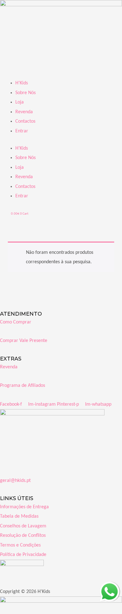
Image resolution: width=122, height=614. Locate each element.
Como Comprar (15, 322)
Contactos (25, 121)
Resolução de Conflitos (23, 535)
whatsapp (109, 586)
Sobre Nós (25, 92)
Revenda (24, 112)
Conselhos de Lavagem (23, 526)
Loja (19, 102)
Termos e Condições (20, 545)
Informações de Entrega (24, 507)
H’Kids (21, 83)
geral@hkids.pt (15, 480)
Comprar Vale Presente (23, 340)
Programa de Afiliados (22, 385)
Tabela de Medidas (19, 516)
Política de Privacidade (23, 554)
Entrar (21, 131)
